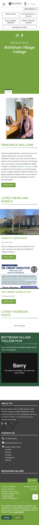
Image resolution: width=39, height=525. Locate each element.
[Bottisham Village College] (15, 3)
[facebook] (22, 35)
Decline (18, 517)
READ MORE (8, 185)
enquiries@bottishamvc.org (13, 443)
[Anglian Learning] (30, 3)
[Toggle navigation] (3, 4)
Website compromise (14, 238)
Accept (6, 517)
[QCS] (12, 393)
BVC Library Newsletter (16, 292)
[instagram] (18, 35)
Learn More (19, 512)
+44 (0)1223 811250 (11, 438)
